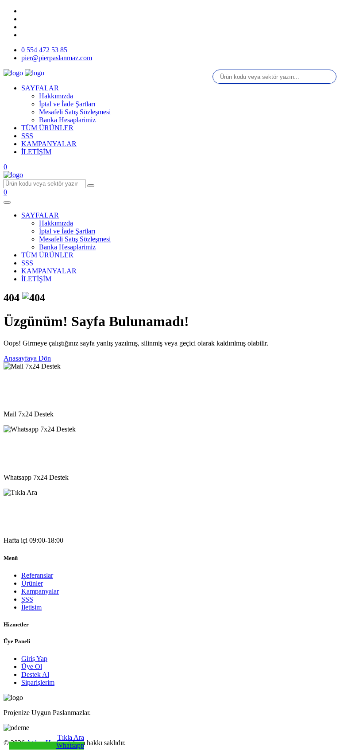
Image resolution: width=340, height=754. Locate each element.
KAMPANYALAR (49, 144)
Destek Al (35, 674)
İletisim (31, 607)
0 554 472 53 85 (44, 50)
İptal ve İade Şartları (67, 104)
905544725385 (25, 460)
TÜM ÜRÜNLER (47, 128)
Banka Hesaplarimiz (67, 120)
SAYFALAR (40, 88)
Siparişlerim (37, 682)
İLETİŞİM (36, 151)
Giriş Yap (34, 658)
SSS (27, 136)
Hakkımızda (56, 96)
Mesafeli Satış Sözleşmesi (75, 112)
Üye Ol (31, 666)
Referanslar (37, 575)
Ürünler (32, 583)
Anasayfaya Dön (27, 358)
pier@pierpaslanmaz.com (56, 58)
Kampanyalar (40, 591)
